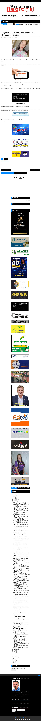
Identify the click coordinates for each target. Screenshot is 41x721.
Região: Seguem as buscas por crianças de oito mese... (21, 614)
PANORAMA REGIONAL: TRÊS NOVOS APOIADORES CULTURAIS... (20, 547)
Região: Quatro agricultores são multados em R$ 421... (21, 581)
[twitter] (20, 1)
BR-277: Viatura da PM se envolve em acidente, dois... (20, 523)
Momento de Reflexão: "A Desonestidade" (21, 619)
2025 (14, 495)
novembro (16, 500)
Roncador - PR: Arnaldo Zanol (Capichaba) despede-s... (21, 561)
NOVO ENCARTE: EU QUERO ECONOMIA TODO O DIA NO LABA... (21, 569)
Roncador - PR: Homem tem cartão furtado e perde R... (20, 612)
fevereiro (15, 657)
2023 (14, 497)
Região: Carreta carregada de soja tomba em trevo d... (21, 531)
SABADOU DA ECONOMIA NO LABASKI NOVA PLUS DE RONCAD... (21, 519)
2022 (14, 498)
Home (2, 30)
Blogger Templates (23, 717)
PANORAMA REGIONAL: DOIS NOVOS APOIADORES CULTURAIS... (20, 509)
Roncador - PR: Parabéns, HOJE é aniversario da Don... (19, 549)
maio (15, 653)
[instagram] (22, 1)
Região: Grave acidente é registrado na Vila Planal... (21, 553)
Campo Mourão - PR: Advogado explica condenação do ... (20, 521)
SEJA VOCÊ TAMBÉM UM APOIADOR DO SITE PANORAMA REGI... (21, 593)
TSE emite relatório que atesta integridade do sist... (21, 515)
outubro (15, 501)
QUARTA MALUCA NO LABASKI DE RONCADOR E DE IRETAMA (20, 536)
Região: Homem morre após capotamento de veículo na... (21, 563)
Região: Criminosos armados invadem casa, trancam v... (21, 538)
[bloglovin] (19, 719)
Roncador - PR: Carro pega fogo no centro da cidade (21, 644)
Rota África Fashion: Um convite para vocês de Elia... (21, 591)
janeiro (15, 658)
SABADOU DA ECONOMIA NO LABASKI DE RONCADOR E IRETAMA (21, 559)
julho (14, 651)
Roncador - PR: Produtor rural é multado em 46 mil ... (20, 602)
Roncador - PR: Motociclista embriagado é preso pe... (21, 637)
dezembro (16, 499)
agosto (15, 650)
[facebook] (18, 1)
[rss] (23, 719)
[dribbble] (21, 719)
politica (14, 711)
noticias (5, 30)
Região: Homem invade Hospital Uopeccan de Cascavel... (21, 555)
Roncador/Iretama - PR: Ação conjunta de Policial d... (21, 551)
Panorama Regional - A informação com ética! (21, 16)
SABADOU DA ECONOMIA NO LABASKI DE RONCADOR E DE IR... (21, 599)
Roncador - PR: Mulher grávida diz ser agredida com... (20, 631)
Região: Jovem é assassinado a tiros (20, 642)
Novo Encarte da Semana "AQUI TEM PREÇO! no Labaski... (20, 529)
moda (18, 668)
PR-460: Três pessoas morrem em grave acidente (20, 635)
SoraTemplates (16, 717)
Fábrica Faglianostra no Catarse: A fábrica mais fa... (20, 511)
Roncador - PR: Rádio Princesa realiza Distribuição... (20, 610)
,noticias (16, 37)
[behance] (25, 719)
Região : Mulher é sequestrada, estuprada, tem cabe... (21, 567)
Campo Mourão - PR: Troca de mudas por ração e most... (21, 571)
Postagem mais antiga (34, 169)
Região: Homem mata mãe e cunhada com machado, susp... (20, 527)
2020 (14, 660)
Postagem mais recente (6, 169)
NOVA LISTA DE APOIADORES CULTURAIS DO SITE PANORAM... (20, 565)
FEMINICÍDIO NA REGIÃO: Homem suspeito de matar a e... (20, 577)
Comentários (26, 488)
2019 (14, 661)
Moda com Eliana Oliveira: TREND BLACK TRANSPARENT (21, 542)
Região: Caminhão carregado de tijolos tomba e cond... (20, 535)
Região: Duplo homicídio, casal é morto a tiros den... (21, 646)
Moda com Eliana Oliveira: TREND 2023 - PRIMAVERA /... (20, 587)
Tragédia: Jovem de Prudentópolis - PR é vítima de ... (21, 505)
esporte (14, 668)
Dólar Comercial (20, 205)
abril (14, 654)
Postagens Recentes (14, 488)
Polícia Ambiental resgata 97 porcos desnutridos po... (20, 595)
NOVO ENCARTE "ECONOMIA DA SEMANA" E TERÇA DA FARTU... (19, 503)
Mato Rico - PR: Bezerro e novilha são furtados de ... (20, 604)
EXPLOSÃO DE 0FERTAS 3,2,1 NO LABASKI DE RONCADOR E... (19, 616)
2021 (14, 659)
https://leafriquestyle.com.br (20, 103)
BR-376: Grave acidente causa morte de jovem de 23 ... (20, 618)
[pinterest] (17, 719)
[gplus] (15, 719)
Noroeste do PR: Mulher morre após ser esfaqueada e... (20, 517)
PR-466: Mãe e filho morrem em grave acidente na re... (20, 601)
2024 (14, 496)
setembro (15, 649)
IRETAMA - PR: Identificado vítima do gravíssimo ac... (20, 585)
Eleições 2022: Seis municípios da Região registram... (21, 557)
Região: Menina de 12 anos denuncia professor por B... (20, 513)
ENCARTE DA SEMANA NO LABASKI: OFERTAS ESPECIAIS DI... (20, 629)
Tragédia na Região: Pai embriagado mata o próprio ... (21, 621)
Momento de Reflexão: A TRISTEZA (20, 543)
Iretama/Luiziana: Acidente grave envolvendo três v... (19, 589)
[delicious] (30, 719)
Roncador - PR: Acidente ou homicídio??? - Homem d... (21, 597)
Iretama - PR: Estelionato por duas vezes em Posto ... (21, 625)
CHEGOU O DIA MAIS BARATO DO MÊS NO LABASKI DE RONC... (21, 540)
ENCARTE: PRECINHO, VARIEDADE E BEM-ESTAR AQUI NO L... (20, 606)
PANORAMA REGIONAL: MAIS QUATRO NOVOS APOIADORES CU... (21, 525)
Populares (20, 487)
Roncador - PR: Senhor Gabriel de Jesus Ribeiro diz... (20, 545)
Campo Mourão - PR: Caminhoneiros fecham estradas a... (20, 507)
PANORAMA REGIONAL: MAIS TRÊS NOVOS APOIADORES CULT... (20, 533)
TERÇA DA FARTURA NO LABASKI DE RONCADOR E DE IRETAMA (20, 583)
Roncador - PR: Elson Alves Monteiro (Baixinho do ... (20, 641)
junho (15, 652)
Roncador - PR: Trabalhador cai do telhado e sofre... (21, 575)
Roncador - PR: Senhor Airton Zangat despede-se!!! (20, 627)
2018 (14, 662)
